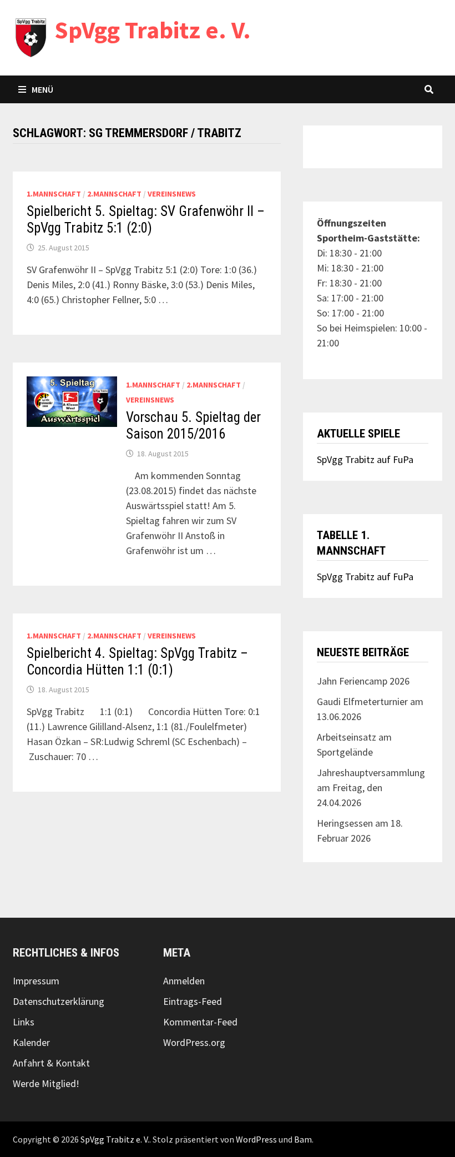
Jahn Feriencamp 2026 (363, 681)
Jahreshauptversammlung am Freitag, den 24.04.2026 (371, 787)
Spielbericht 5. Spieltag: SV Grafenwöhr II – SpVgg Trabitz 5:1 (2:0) (146, 219)
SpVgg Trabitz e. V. (152, 29)
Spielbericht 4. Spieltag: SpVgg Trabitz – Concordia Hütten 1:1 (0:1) (137, 661)
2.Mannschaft (114, 194)
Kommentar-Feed (200, 1021)
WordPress (256, 1139)
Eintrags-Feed (192, 1001)
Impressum (36, 980)
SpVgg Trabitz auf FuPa (365, 459)
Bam (303, 1139)
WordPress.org (194, 1042)
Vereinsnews (172, 194)
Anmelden (184, 980)
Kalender (31, 1042)
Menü (42, 89)
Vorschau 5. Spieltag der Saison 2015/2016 (193, 425)
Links (23, 1021)
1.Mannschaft (54, 194)
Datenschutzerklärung (58, 1001)
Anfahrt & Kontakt (51, 1063)
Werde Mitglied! (46, 1083)
